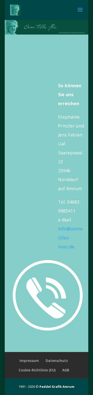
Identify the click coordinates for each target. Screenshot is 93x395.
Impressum (29, 360)
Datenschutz (57, 360)
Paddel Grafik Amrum (56, 386)
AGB (65, 370)
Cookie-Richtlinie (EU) (37, 370)
